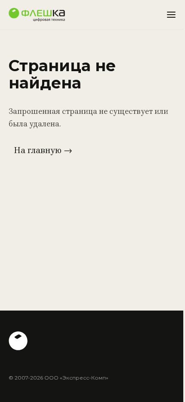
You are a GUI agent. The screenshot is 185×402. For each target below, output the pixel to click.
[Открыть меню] (171, 14)
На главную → (43, 150)
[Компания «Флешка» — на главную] (37, 15)
